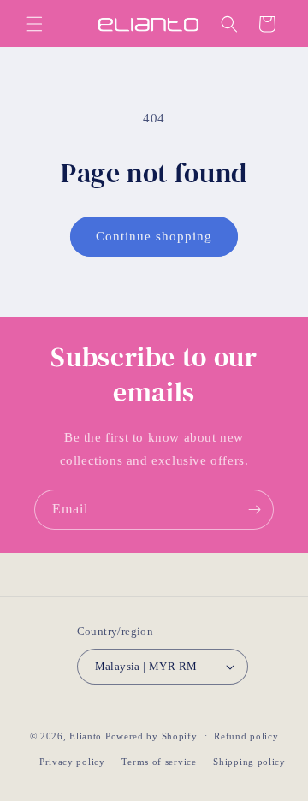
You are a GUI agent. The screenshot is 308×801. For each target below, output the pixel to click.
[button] (34, 24)
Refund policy (246, 736)
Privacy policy (72, 761)
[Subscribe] (254, 510)
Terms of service (158, 761)
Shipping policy (249, 761)
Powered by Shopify (151, 735)
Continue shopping (154, 236)
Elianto (85, 735)
